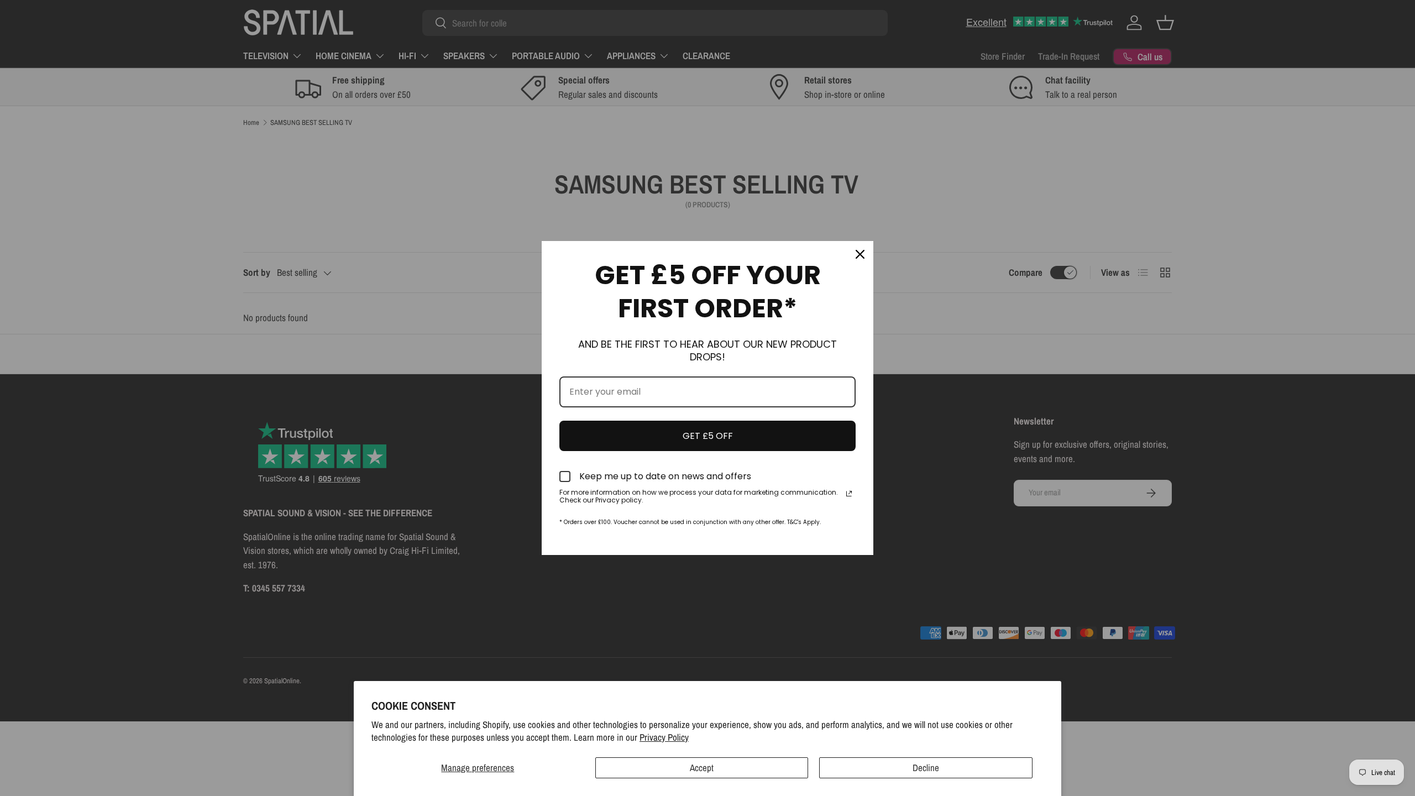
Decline (926, 767)
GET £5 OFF (708, 436)
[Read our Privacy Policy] (849, 493)
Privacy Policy (664, 737)
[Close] (860, 254)
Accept (702, 767)
